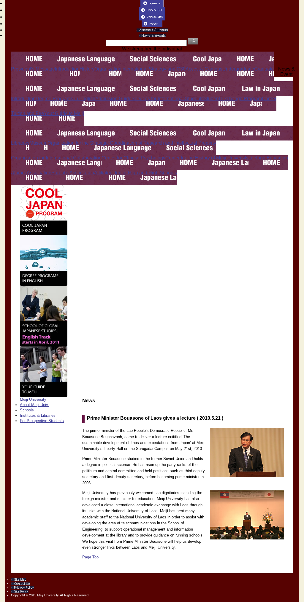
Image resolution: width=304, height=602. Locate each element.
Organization (107, 68)
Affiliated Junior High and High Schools (135, 172)
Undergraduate (238, 68)
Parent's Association (72, 172)
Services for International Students (168, 98)
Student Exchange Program (233, 98)
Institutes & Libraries (38, 415)
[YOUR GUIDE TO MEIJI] (43, 371)
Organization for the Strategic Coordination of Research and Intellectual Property (132, 143)
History (87, 68)
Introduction (67, 68)
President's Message (33, 68)
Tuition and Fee (27, 113)
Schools (27, 410)
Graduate (264, 68)
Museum (38, 143)
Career (269, 98)
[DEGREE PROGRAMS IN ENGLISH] (43, 260)
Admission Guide (113, 98)
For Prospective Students (42, 421)
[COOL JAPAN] (43, 209)
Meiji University (33, 399)
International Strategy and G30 (153, 68)
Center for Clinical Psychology (133, 157)
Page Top (90, 557)
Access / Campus (204, 68)
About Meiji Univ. (34, 405)
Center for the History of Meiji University (206, 157)
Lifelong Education (268, 157)
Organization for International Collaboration (56, 157)
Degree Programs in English (65, 98)
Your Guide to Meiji (64, 113)
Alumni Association (31, 172)
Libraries (20, 143)
